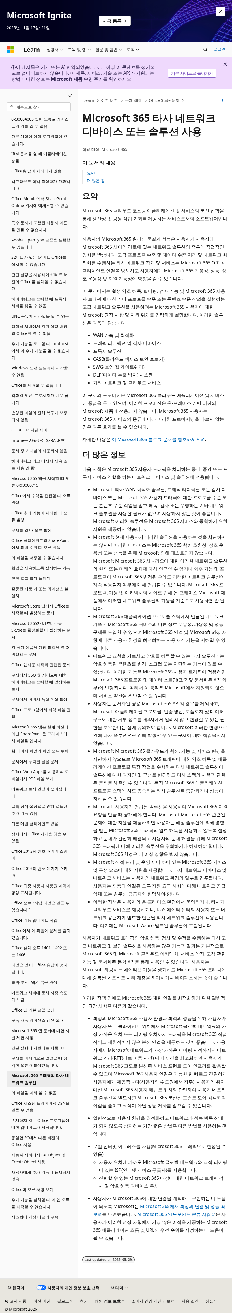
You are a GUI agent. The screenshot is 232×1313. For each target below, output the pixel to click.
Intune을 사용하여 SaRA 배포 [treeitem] (38, 440)
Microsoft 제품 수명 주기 (77, 79)
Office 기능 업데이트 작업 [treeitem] (34, 920)
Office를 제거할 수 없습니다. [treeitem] (37, 385)
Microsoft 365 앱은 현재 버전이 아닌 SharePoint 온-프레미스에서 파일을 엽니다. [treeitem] (39, 733)
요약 (91, 173)
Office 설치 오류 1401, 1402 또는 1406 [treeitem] (39, 951)
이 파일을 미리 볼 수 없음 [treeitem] (34, 1092)
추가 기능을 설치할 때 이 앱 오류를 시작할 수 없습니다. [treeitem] (40, 1203)
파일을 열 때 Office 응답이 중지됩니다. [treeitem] (39, 968)
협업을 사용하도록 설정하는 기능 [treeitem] (40, 568)
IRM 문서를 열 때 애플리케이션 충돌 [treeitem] (39, 157)
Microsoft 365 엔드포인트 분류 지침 (174, 1214)
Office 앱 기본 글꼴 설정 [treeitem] (33, 1010)
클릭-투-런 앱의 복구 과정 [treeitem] (34, 982)
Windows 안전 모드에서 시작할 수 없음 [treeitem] (39, 371)
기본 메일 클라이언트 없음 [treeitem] (34, 823)
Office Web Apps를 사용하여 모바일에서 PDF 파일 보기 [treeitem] (40, 775)
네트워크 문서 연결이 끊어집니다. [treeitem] (38, 792)
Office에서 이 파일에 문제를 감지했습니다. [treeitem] (40, 934)
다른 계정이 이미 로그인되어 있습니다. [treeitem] (39, 140)
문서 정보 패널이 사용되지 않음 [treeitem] (39, 450)
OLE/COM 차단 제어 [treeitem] (29, 430)
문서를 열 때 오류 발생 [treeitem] (31, 530)
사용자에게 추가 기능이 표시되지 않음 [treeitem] (40, 1175)
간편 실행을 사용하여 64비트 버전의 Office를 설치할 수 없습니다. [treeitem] (39, 281)
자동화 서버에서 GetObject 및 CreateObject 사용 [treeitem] (38, 1158)
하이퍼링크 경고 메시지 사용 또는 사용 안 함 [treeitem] (39, 464)
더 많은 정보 (98, 180)
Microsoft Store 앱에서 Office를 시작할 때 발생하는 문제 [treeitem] (40, 609)
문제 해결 (133, 100)
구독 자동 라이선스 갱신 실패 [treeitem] (37, 1020)
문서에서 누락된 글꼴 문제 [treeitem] (34, 761)
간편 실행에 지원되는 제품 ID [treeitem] (37, 1048)
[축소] (70, 95)
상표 (209, 1301)
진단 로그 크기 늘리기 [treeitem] (30, 578)
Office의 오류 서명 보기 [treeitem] (32, 1189)
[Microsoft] (10, 49)
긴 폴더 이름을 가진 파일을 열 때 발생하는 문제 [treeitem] (40, 651)
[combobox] (39, 107)
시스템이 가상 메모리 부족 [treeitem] (34, 1217)
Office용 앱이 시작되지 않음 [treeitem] (36, 171)
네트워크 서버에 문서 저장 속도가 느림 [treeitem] (39, 996)
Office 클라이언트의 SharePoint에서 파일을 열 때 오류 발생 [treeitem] (40, 544)
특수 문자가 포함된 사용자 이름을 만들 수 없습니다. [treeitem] (39, 226)
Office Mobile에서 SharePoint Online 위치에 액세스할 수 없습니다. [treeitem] (39, 205)
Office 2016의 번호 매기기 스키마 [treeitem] (39, 872)
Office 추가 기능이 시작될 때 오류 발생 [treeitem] (39, 516)
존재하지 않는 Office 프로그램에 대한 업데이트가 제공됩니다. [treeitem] (40, 1124)
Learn (88, 100)
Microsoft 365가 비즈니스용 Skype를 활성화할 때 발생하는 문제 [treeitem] (40, 630)
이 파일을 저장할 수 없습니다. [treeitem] (38, 557)
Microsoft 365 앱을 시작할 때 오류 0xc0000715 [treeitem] (40, 482)
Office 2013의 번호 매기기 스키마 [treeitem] (39, 854)
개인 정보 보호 (108, 1301)
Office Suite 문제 (164, 100)
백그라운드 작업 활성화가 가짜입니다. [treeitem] (40, 185)
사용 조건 (190, 1301)
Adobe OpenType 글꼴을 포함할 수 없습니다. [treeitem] (40, 243)
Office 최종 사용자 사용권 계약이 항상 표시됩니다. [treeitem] (40, 889)
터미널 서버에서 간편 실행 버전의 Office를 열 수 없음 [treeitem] (39, 330)
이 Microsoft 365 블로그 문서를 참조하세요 (156, 439)
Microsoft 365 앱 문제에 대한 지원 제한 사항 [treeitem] (40, 1034)
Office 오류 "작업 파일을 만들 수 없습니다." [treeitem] (40, 906)
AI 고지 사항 (16, 1301)
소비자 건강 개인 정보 (151, 1301)
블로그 (63, 1301)
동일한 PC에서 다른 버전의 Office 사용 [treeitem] (35, 1141)
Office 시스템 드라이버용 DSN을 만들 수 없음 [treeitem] (40, 1106)
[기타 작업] (222, 100)
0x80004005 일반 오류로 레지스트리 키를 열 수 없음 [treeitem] (40, 122)
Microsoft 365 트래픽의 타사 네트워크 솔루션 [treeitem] (40, 1079)
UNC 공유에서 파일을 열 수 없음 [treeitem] (40, 316)
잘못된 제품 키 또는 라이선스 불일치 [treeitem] (39, 592)
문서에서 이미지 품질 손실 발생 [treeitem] (39, 699)
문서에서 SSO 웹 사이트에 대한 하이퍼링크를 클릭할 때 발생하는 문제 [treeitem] (40, 682)
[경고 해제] (220, 11)
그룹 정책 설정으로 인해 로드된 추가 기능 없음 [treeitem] (39, 809)
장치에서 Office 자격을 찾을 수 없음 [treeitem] (38, 837)
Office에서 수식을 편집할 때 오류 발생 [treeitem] (40, 499)
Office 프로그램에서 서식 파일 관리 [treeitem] (40, 713)
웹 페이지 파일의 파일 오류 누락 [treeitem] (39, 751)
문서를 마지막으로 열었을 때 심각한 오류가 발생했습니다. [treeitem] (39, 1061)
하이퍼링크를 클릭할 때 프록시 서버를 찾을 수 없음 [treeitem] (38, 302)
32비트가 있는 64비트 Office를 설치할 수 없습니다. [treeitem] (38, 261)
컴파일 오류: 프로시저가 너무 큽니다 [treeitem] (39, 399)
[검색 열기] (205, 49)
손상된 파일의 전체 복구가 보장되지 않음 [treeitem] (39, 416)
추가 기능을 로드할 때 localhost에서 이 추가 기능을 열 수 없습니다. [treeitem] (40, 350)
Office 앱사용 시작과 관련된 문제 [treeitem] (40, 664)
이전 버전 (109, 100)
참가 (84, 1301)
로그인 (219, 49)
